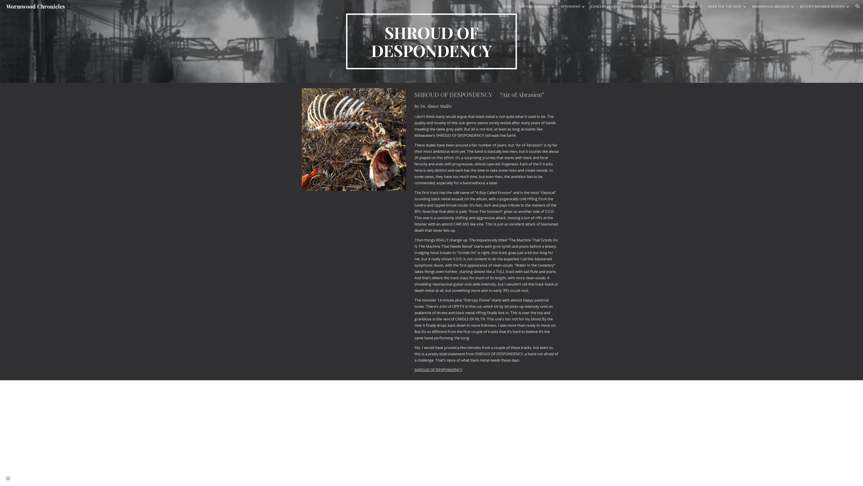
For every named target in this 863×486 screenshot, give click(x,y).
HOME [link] (507, 6)
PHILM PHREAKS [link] (685, 6)
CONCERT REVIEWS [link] (606, 6)
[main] (431, 41)
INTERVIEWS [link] (570, 6)
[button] (857, 6)
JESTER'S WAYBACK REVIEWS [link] (822, 6)
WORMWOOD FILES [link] (647, 6)
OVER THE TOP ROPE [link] (725, 6)
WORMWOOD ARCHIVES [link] (771, 6)
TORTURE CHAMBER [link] (534, 6)
